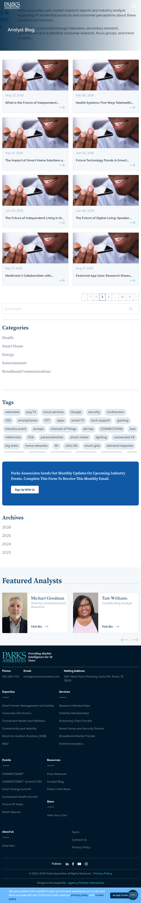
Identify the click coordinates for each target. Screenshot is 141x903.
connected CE (124, 437)
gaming (123, 420)
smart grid (92, 446)
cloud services (53, 412)
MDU (5, 744)
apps (60, 420)
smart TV (77, 420)
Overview (8, 846)
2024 (6, 544)
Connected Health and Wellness (23, 721)
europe (38, 429)
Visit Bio (36, 626)
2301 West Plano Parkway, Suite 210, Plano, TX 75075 (94, 679)
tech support (100, 420)
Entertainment (14, 362)
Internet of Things (63, 429)
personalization (52, 437)
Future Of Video (12, 804)
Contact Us (79, 840)
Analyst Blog (55, 782)
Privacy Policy (81, 847)
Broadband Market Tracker (77, 736)
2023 (6, 553)
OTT (47, 420)
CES (8, 420)
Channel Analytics (71, 744)
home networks (36, 446)
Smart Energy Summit (16, 789)
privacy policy (79, 895)
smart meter (79, 437)
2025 (6, 536)
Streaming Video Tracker (75, 721)
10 (122, 297)
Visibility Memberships (74, 713)
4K (56, 446)
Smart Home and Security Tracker (81, 728)
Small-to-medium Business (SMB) (24, 736)
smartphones (27, 420)
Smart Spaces (11, 812)
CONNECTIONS (111, 429)
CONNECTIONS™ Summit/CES (22, 782)
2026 (6, 527)
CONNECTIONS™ (13, 774)
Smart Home (12, 346)
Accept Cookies (121, 895)
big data (11, 446)
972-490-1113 (10, 677)
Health (7, 337)
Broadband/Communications (26, 371)
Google (76, 412)
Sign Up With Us (25, 490)
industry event (15, 429)
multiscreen (115, 412)
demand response (120, 446)
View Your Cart (57, 815)
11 (130, 297)
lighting (101, 437)
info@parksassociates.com (41, 677)
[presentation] (124, 640)
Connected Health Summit (20, 797)
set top (88, 429)
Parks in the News (58, 789)
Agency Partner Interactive (86, 883)
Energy (8, 354)
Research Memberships (74, 706)
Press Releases (56, 774)
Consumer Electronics (16, 713)
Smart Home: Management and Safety (28, 706)
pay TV (31, 412)
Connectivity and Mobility (19, 728)
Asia (133, 429)
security (94, 412)
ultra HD (71, 446)
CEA (31, 437)
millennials (13, 437)
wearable (12, 412)
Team (75, 832)
